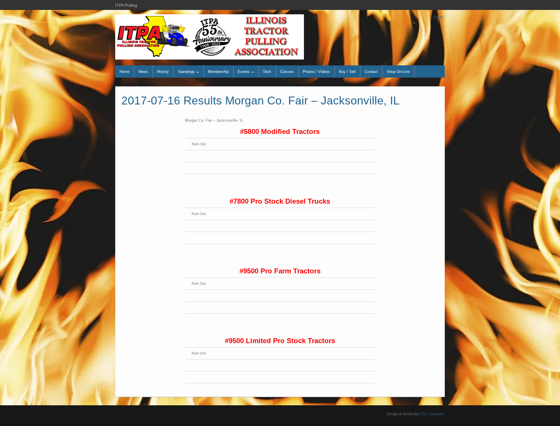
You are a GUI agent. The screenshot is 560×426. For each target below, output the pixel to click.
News (143, 71)
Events (244, 71)
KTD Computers (432, 414)
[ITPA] (209, 37)
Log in (438, 17)
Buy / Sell (347, 71)
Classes (287, 71)
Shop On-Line (398, 71)
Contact (371, 71)
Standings (187, 71)
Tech (267, 71)
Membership (218, 71)
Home (125, 71)
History (163, 71)
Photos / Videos (316, 71)
